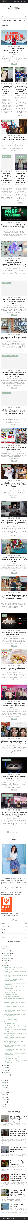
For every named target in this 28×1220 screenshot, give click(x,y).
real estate (20, 69)
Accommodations (6, 20)
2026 (4, 946)
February (6, 1072)
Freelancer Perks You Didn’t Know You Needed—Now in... (15, 991)
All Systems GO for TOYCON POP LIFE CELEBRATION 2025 (13, 448)
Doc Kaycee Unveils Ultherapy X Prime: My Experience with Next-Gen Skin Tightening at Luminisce (14, 597)
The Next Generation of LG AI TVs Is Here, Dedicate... (14, 1022)
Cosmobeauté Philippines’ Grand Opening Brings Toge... (13, 1042)
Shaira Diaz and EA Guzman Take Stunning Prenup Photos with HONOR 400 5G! (13, 484)
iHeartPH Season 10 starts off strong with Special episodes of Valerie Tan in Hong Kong (14, 559)
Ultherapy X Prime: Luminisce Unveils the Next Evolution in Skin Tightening (13, 742)
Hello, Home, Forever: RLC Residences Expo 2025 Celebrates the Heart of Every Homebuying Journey (13, 411)
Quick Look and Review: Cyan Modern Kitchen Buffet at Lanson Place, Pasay (14, 338)
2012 (3, 1107)
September (7, 958)
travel (3, 937)
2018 (4, 1092)
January (6, 1075)
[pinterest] (24, 1)
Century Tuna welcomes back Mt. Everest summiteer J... (13, 979)
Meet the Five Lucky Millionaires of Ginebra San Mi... (14, 999)
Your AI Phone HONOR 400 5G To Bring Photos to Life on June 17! (13, 633)
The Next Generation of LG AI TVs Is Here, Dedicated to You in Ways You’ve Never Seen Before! (14, 522)
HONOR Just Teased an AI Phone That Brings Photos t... (14, 1049)
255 (17, 832)
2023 (3, 1080)
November (7, 953)
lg (3, 32)
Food (14, 20)
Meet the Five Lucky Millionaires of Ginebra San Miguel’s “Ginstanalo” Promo (13, 301)
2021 (3, 1085)
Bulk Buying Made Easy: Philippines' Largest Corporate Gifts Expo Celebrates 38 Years (14, 374)
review (3, 932)
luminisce (5, 578)
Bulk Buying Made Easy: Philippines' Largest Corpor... (14, 1007)
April (5, 1067)
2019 (4, 1090)
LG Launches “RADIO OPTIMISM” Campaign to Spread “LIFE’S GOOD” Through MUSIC (14, 50)
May (5, 1065)
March (6, 1070)
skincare (4, 935)
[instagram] (15, 1)
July (5, 963)
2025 (3, 949)
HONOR (4, 615)
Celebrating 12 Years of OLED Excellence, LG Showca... (12, 995)
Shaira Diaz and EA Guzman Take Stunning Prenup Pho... (13, 1018)
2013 (3, 1104)
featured (5, 69)
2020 (4, 1087)
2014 (4, 1102)
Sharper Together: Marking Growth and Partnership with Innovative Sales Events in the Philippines (14, 814)
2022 (3, 1083)
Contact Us (5, 25)
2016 (4, 1097)
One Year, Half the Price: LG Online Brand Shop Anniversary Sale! (18, 1118)
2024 (4, 1078)
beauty (4, 687)
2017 (3, 1095)
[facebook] (11, 1)
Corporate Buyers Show (9, 355)
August (6, 960)
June (5, 965)
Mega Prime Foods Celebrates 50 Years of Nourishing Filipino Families (21, 178)
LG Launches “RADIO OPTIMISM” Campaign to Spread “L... (13, 968)
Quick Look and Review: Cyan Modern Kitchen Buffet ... (14, 1003)
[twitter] (21, 1)
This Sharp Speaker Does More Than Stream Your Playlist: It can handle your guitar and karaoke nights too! (14, 1133)
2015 (3, 1099)
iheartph (4, 541)
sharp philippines (7, 795)
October (6, 955)
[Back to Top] (25, 1219)
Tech (25, 20)
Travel (16, 16)
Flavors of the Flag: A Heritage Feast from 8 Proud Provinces (13, 669)
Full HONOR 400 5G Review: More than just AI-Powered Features (6, 89)
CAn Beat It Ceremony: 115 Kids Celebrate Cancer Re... (13, 1057)
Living (19, 20)
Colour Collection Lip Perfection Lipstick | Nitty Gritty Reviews (18, 1163)
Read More (13, 63)
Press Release (6, 121)
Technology (6, 503)
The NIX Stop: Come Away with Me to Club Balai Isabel (18, 1149)
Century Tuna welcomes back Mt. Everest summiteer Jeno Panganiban (13, 138)
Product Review (6, 926)
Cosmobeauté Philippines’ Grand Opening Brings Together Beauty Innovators (14, 705)
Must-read (9, 16)
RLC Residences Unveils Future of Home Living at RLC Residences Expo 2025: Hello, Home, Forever (21, 90)
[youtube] (18, 1)
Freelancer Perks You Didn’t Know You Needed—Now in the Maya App (13, 226)
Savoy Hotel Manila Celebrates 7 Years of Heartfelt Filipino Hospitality (6, 178)
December (7, 951)
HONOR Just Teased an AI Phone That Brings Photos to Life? (13, 777)
